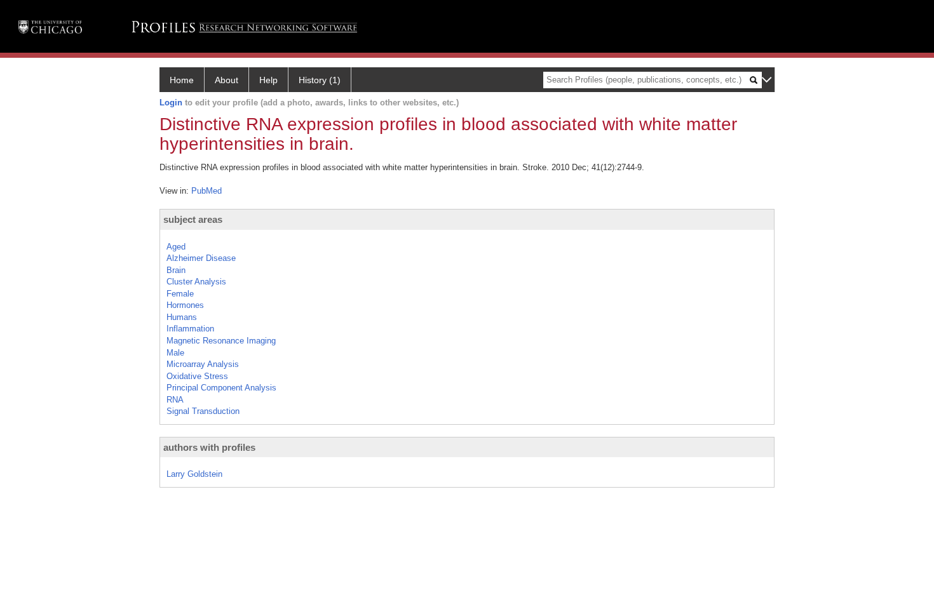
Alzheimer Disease (201, 258)
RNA (175, 399)
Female (180, 293)
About (226, 80)
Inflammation (190, 328)
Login (170, 102)
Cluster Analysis (196, 281)
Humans (181, 317)
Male (175, 352)
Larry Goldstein (194, 474)
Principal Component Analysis (221, 387)
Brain (176, 270)
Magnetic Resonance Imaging (221, 340)
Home (182, 80)
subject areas (192, 219)
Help (268, 80)
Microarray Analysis (202, 364)
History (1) (320, 80)
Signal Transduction (203, 411)
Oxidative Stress (197, 376)
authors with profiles (209, 447)
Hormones (185, 305)
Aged (176, 246)
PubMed (206, 191)
